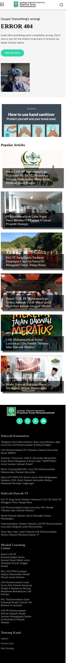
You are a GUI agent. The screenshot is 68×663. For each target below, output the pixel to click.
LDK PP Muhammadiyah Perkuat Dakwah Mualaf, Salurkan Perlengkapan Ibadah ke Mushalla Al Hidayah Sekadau (16, 617)
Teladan (11, 165)
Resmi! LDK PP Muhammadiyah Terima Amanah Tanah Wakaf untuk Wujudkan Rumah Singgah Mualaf (28, 302)
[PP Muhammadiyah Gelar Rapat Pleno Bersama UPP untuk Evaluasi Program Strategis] (31, 209)
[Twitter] (35, 421)
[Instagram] (27, 421)
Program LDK (14, 210)
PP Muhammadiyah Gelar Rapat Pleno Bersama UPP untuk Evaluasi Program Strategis (28, 220)
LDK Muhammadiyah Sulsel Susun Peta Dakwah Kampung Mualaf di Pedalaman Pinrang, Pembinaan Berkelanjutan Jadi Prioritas (16, 588)
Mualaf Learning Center (21, 292)
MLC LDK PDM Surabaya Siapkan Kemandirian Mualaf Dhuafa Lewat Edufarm (15, 574)
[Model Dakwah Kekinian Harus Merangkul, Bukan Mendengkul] (31, 374)
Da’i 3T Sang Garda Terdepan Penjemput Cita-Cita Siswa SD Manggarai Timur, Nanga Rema (26, 261)
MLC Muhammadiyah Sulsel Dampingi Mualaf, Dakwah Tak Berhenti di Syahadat (16, 602)
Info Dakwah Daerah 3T (21, 251)
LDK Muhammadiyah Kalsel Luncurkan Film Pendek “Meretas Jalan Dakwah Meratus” (27, 343)
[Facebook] (19, 421)
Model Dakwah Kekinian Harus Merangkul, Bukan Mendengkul (26, 386)
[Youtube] (43, 421)
